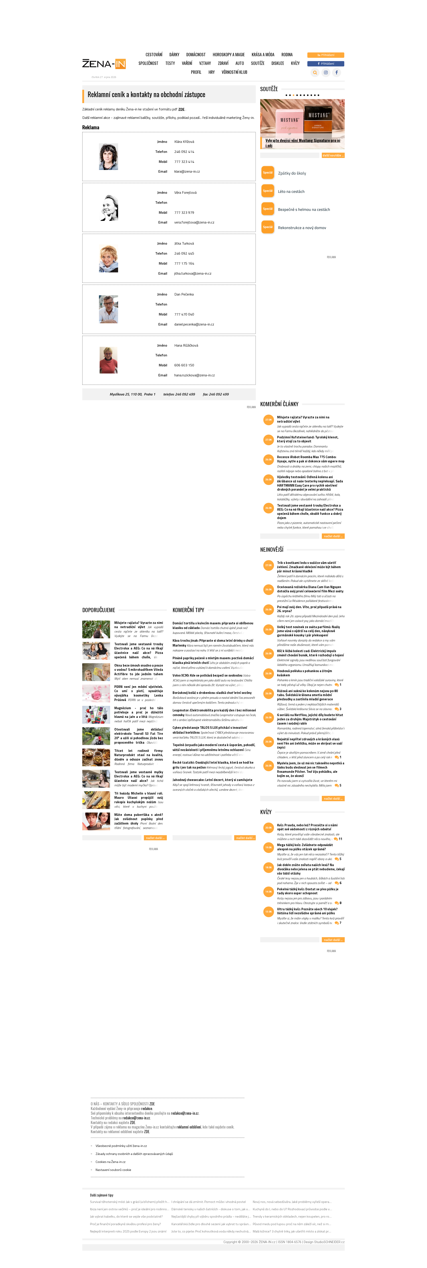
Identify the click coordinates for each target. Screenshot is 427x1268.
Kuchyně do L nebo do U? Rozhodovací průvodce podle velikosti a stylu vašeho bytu (293, 1209)
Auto (240, 63)
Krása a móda (263, 54)
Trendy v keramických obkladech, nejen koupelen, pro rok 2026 (293, 1216)
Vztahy (205, 63)
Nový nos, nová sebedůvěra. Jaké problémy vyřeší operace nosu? (293, 1201)
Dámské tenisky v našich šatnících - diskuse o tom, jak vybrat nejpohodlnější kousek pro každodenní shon (211, 1209)
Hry (212, 72)
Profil (196, 72)
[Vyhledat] (315, 72)
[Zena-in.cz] (106, 63)
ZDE (181, 109)
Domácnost (196, 54)
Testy (170, 63)
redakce (146, 1108)
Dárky (174, 54)
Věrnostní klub (234, 72)
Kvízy (295, 63)
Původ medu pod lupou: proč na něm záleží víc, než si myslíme (293, 1224)
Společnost (148, 63)
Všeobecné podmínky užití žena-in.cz (121, 1145)
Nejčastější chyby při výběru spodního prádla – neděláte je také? (211, 1216)
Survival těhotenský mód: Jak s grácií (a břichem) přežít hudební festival (130, 1201)
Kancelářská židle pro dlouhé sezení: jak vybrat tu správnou (211, 1224)
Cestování (154, 54)
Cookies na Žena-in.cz (110, 1161)
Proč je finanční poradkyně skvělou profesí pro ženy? (125, 1224)
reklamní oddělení (189, 1127)
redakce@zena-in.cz (185, 1113)
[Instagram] (325, 72)
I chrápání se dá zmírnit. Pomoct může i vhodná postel (208, 1201)
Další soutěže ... (333, 155)
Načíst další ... (155, 837)
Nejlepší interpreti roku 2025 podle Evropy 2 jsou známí (128, 1231)
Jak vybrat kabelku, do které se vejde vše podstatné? (126, 1216)
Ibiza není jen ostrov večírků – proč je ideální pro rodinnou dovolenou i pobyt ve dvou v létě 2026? (130, 1209)
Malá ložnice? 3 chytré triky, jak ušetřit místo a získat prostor (293, 1231)
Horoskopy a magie (229, 54)
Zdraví (223, 63)
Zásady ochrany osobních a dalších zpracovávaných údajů (134, 1153)
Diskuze (278, 63)
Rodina (287, 54)
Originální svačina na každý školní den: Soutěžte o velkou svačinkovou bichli (296, 142)
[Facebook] (336, 72)
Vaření (187, 63)
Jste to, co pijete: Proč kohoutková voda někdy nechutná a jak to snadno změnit (211, 1231)
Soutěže (257, 63)
